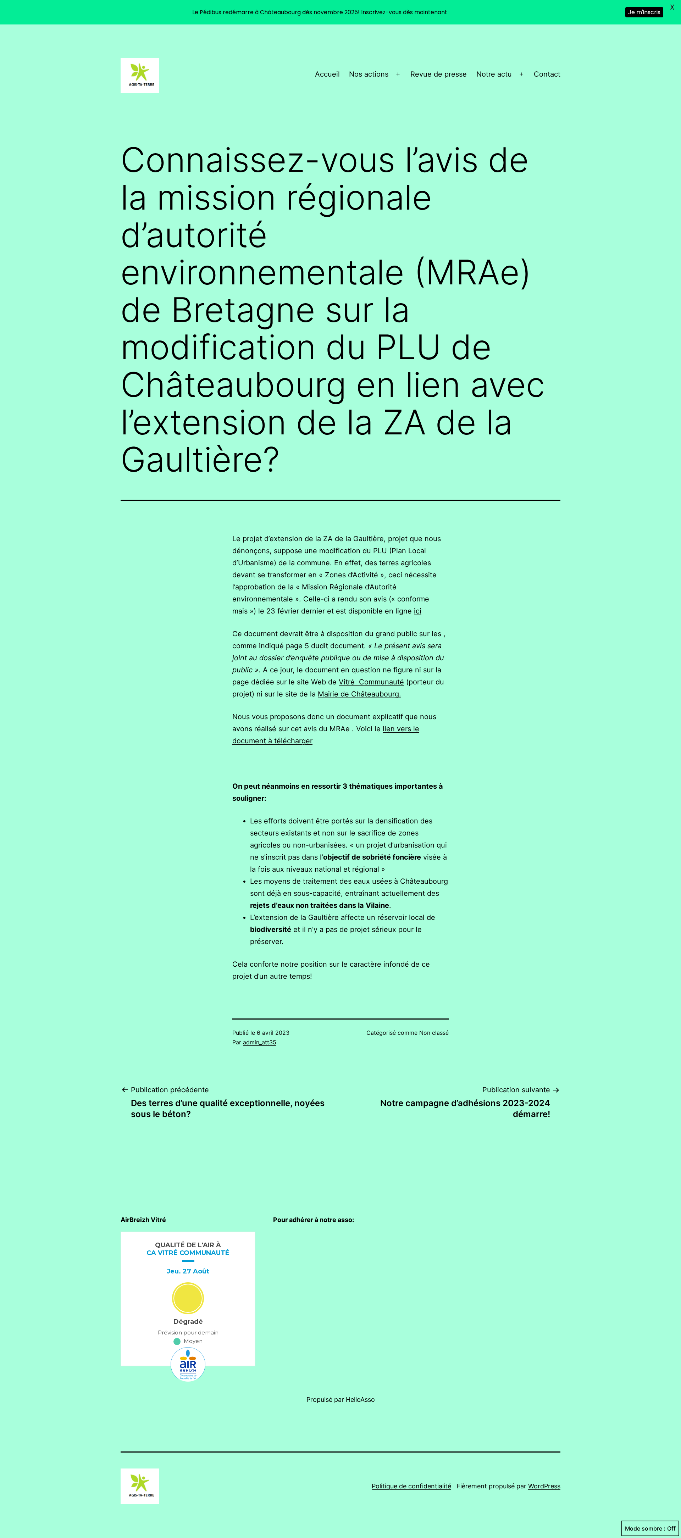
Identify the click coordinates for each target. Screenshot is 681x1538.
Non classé (434, 1032)
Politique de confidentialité (411, 1486)
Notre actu (494, 74)
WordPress (544, 1486)
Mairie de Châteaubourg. (359, 694)
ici (417, 611)
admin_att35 (259, 1042)
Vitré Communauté (371, 682)
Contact (547, 74)
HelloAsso (360, 1399)
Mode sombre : (645, 1528)
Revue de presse (438, 74)
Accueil (327, 74)
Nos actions (368, 74)
